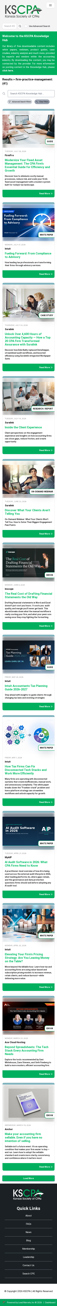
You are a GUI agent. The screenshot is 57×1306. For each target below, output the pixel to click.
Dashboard (50, 1302)
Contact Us (28, 1265)
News (28, 1232)
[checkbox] (26, 26)
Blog (28, 1240)
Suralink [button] (9, 329)
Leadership (28, 1257)
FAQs (28, 1224)
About (28, 1215)
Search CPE (29, 1273)
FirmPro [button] (9, 155)
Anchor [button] (9, 1129)
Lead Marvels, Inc (26, 1302)
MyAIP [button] (8, 857)
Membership (28, 1248)
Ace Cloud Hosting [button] (15, 1042)
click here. (8, 70)
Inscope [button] (9, 589)
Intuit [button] (8, 248)
